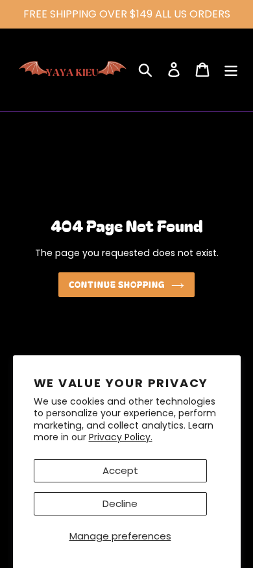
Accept (120, 470)
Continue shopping (117, 284)
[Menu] (231, 70)
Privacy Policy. (120, 437)
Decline (120, 503)
